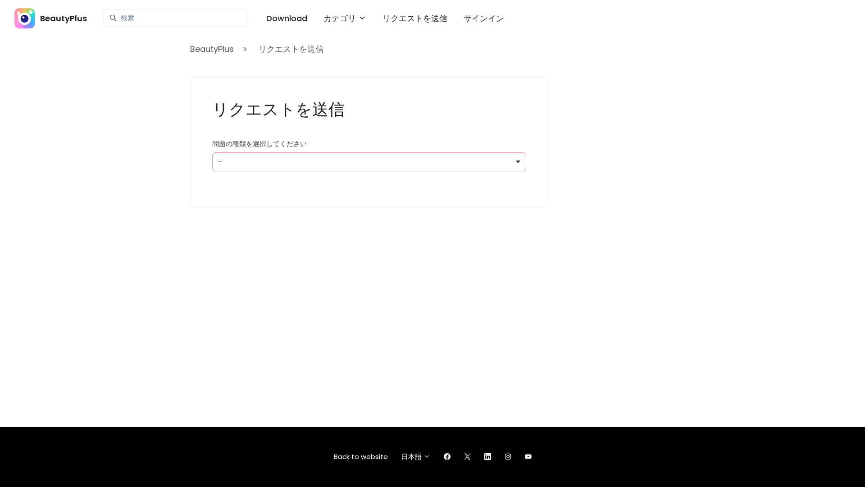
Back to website (361, 456)
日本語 (412, 456)
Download (286, 18)
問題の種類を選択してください (259, 143)
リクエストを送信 (414, 18)
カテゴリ (340, 18)
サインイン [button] (484, 18)
